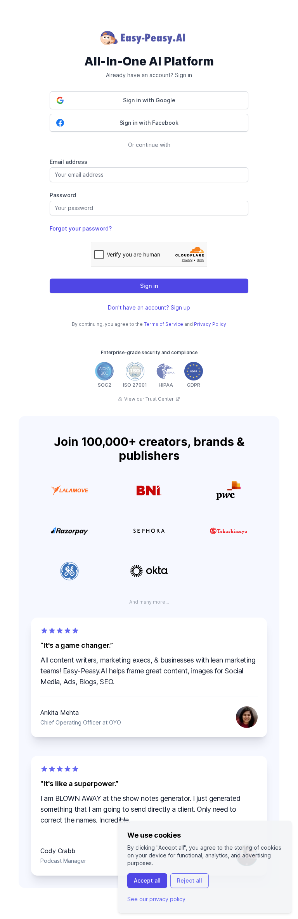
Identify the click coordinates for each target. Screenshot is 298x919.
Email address (68, 161)
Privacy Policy (210, 324)
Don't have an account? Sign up (149, 307)
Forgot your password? (81, 228)
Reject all (189, 880)
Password (63, 195)
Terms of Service (163, 324)
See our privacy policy (156, 899)
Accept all (147, 880)
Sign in (149, 285)
